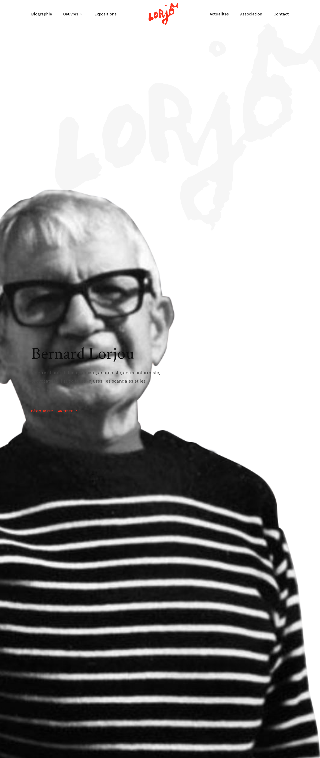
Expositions (105, 14)
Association (251, 14)
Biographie (41, 14)
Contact (281, 14)
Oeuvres (70, 14)
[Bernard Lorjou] (163, 14)
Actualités (219, 14)
